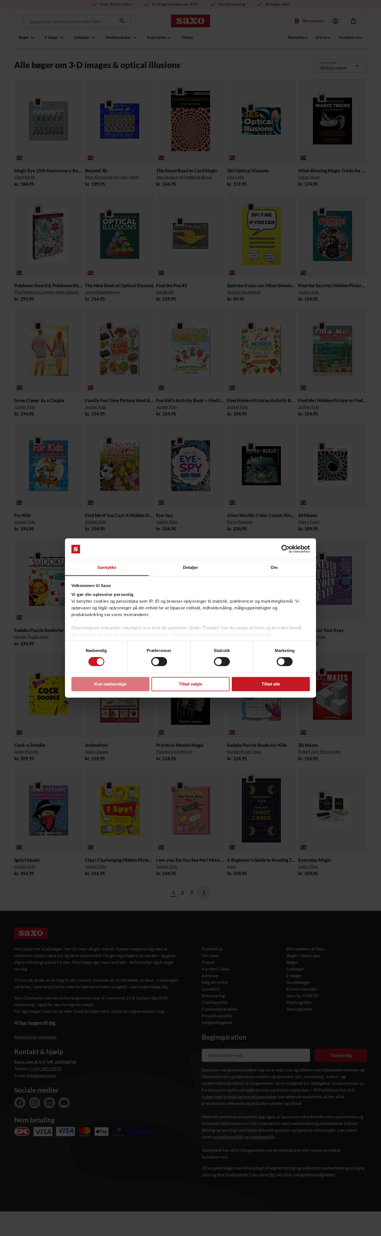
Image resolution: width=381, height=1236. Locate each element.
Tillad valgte (190, 684)
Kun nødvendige (110, 684)
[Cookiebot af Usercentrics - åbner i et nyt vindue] (285, 549)
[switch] (159, 661)
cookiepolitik (257, 634)
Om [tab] (274, 567)
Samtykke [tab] (107, 567)
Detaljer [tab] (190, 567)
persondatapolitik (218, 634)
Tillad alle (271, 684)
